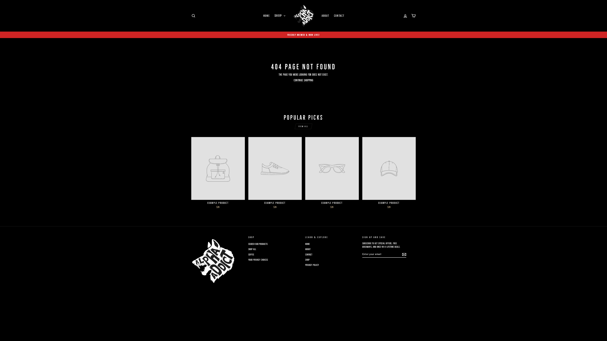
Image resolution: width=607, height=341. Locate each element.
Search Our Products (258, 243)
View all (303, 126)
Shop (279, 15)
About (325, 15)
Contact (339, 15)
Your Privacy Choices (258, 259)
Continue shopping (303, 80)
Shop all (252, 249)
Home (266, 15)
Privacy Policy (312, 264)
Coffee (251, 254)
